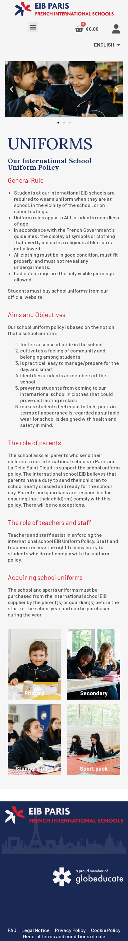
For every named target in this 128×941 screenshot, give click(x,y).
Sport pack (94, 768)
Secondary (93, 693)
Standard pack (34, 768)
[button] (58, 122)
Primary (34, 693)
